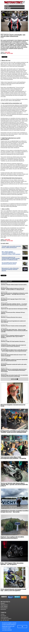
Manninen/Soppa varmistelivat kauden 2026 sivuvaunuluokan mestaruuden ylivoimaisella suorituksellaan (14, 375)
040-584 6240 (6, 620)
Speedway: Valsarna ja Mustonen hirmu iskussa (11, 317)
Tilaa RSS (23, 597)
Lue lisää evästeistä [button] (7, 629)
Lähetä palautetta (4, 617)
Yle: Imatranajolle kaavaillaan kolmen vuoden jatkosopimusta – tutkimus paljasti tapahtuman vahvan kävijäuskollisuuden (14, 350)
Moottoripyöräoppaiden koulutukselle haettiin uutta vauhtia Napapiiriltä (14, 364)
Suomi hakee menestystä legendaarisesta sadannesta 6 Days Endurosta (13, 321)
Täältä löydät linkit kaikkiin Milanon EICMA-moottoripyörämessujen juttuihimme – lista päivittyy (13, 457)
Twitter (17, 596)
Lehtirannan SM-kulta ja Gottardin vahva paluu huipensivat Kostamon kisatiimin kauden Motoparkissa (13, 345)
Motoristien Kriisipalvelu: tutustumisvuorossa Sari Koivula (13, 405)
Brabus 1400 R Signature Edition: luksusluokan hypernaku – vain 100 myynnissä (12, 563)
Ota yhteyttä (3, 615)
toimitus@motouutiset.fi (6, 618)
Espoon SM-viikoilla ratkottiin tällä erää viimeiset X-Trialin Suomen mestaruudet (13, 355)
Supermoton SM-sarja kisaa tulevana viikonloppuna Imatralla (14, 308)
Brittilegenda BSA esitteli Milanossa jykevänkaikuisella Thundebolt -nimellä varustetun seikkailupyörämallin (14, 431)
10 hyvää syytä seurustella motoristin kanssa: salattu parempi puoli (11, 247)
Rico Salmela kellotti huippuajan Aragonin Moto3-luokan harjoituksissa (13, 299)
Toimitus (3, 612)
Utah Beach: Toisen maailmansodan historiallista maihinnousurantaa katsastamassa (12, 537)
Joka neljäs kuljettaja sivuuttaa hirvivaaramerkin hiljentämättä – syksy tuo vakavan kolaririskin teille (14, 359)
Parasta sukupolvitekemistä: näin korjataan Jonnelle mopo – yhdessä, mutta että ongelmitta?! (13, 590)
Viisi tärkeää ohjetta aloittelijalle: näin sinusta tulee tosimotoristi (13, 35)
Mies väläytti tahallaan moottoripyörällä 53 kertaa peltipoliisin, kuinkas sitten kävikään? (11, 253)
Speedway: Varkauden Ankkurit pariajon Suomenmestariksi (14, 284)
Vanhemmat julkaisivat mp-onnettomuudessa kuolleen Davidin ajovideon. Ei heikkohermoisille (11, 258)
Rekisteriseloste (4, 608)
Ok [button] (22, 626)
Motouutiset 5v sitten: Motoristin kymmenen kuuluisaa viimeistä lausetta (10, 269)
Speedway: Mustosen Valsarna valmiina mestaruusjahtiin (13, 325)
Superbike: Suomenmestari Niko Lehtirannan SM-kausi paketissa (13, 312)
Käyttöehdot (3, 609)
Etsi (3, 596)
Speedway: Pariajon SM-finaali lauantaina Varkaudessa (13, 341)
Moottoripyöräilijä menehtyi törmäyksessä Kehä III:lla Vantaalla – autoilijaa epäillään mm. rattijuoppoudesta (12, 288)
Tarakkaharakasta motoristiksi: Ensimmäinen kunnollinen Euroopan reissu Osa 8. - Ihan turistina (14, 511)
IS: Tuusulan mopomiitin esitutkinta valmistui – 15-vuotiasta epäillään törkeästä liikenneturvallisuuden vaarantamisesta (14, 304)
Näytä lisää (14, 379)
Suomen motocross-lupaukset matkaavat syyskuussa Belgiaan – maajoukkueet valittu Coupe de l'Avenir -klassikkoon (13, 336)
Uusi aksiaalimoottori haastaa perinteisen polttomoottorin (9, 263)
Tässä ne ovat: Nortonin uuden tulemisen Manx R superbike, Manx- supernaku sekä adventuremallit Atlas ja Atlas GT (14, 484)
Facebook (10, 597)
